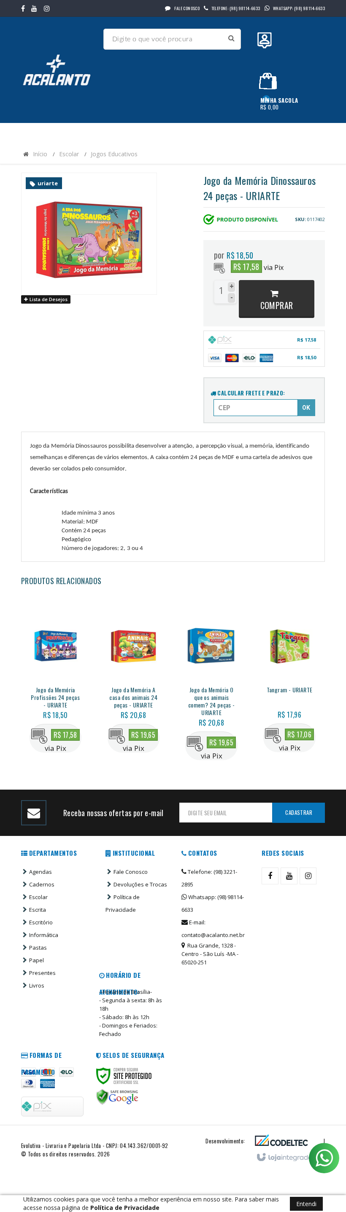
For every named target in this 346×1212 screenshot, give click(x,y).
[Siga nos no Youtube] (34, 8)
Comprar (276, 305)
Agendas (40, 872)
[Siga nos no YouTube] (289, 876)
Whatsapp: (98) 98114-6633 (212, 903)
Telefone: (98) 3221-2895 (209, 878)
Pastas (38, 947)
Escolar (69, 154)
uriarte (48, 183)
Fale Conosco (186, 8)
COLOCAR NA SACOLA (64, 711)
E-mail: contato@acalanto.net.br (213, 928)
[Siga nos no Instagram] (47, 8)
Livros (36, 985)
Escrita (37, 909)
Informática (43, 935)
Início (40, 154)
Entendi (306, 1204)
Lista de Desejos (48, 299)
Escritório (41, 922)
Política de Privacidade (122, 903)
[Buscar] (231, 38)
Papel (36, 960)
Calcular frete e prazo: (250, 393)
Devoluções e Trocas (140, 884)
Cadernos (41, 884)
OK (306, 407)
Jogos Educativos (114, 154)
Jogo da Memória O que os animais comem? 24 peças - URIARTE (211, 701)
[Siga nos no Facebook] (23, 8)
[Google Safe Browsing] (117, 1097)
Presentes (42, 973)
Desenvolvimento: (225, 1141)
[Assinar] (298, 813)
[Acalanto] (59, 70)
